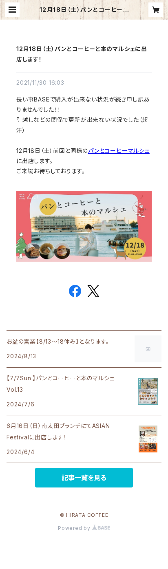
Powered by (75, 528)
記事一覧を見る (84, 478)
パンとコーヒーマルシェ (119, 150)
